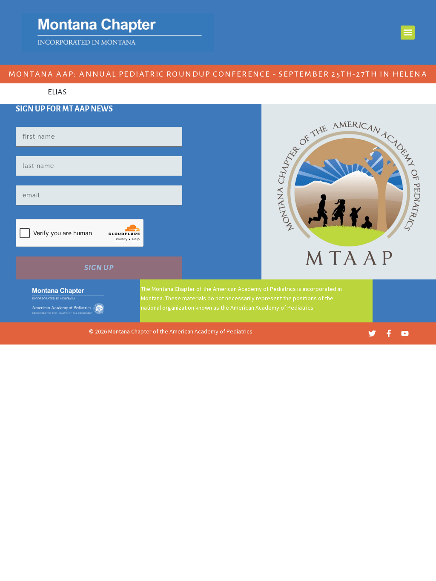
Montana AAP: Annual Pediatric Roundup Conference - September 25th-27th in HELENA (218, 74)
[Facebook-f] (388, 333)
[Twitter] (372, 333)
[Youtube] (405, 333)
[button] (408, 33)
